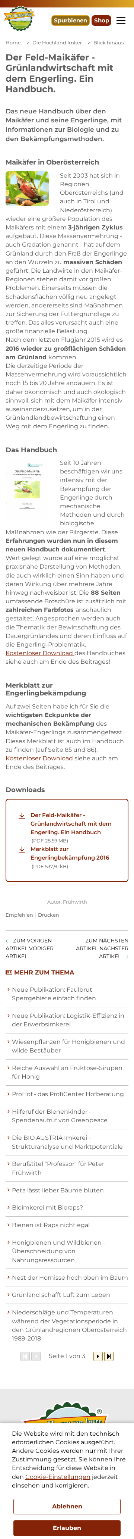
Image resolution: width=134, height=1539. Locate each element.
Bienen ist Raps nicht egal (51, 1225)
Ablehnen (67, 1506)
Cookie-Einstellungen (57, 1476)
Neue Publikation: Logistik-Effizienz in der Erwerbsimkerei (68, 1020)
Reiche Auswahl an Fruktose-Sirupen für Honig (67, 1072)
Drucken (48, 915)
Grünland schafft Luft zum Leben (61, 1294)
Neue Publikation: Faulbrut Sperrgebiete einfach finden (54, 994)
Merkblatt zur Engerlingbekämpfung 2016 (70, 857)
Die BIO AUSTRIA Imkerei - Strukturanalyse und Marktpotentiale (67, 1142)
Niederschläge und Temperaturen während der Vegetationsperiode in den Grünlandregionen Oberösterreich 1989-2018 (69, 1325)
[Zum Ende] (109, 1356)
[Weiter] (98, 1356)
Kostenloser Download (40, 653)
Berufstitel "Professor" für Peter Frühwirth (58, 1168)
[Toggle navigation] (121, 20)
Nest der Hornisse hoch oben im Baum (70, 1277)
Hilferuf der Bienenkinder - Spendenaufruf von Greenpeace (60, 1116)
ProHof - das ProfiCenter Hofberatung (68, 1094)
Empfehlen (19, 915)
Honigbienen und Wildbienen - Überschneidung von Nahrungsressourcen (58, 1251)
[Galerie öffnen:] (27, 188)
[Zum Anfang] (25, 1356)
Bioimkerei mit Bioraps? (47, 1207)
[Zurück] (36, 1356)
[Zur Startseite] (19, 18)
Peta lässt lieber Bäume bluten (58, 1190)
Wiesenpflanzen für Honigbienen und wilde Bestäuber (68, 1046)
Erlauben (67, 1528)
